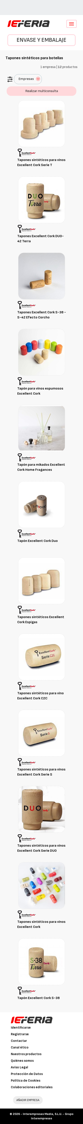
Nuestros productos (26, 1054)
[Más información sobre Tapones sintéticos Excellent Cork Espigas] (41, 581)
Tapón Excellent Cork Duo (37, 541)
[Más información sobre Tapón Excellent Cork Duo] (41, 504)
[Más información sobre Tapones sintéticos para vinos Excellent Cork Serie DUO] (41, 809)
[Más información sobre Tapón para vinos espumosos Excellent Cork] (41, 352)
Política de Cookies (25, 1081)
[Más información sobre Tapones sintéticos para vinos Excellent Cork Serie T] (41, 123)
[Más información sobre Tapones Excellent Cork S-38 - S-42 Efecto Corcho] (41, 276)
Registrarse (20, 1034)
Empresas (26, 79)
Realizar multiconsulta (41, 91)
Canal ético (20, 1047)
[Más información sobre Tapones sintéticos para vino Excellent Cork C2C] (41, 657)
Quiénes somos (22, 1061)
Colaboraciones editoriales (31, 1087)
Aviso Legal (19, 1067)
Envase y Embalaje (41, 40)
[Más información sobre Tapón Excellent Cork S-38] (41, 961)
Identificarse (21, 1028)
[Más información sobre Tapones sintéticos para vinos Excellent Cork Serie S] (41, 733)
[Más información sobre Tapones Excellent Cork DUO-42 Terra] (41, 200)
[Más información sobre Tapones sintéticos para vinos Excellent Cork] (41, 885)
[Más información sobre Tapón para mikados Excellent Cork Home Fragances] (41, 428)
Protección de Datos (27, 1074)
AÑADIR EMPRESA (27, 1100)
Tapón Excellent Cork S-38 (38, 998)
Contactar (19, 1041)
